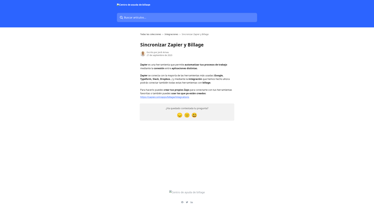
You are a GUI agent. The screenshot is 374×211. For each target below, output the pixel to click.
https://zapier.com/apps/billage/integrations (164, 97)
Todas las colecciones (150, 34)
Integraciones (171, 34)
